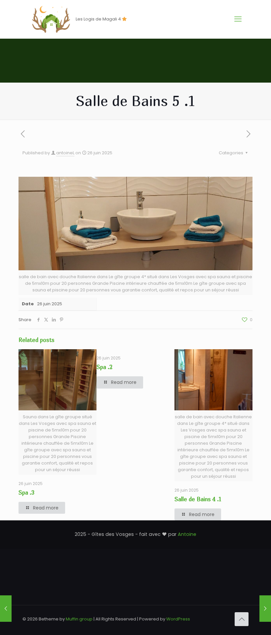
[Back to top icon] (242, 619)
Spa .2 (104, 366)
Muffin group (79, 619)
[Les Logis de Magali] (50, 19)
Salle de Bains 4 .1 (197, 499)
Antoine (187, 534)
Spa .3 (26, 492)
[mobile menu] (238, 19)
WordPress (178, 619)
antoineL (65, 153)
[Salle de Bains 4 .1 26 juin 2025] (265, 608)
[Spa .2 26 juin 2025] (6, 608)
